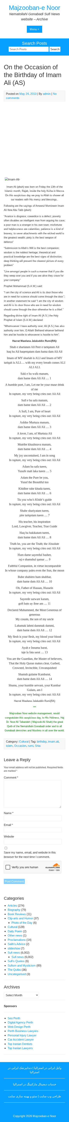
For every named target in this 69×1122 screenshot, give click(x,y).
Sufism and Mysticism (22, 965)
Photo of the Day (22, 922)
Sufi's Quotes (16, 961)
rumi (30, 745)
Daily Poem (15, 931)
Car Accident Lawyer (21, 1039)
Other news (15, 935)
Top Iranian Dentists (20, 1044)
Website (9, 836)
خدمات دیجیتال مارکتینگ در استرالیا (34, 1084)
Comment (11, 777)
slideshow (14, 948)
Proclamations (17, 939)
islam (9, 745)
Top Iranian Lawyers (20, 1048)
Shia (37, 745)
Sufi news (14, 952)
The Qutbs (14, 969)
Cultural (24, 741)
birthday (42, 741)
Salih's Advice (16, 944)
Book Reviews (17, 914)
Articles (12, 905)
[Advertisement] (34, 139)
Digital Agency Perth (20, 1022)
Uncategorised (17, 974)
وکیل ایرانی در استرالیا (47, 1067)
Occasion (20, 745)
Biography (14, 909)
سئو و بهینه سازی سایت (22, 1096)
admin (47, 93)
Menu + (34, 29)
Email (8, 824)
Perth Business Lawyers (23, 1031)
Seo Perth (14, 1018)
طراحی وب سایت (50, 1096)
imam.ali (53, 741)
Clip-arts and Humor (20, 918)
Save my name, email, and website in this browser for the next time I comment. (30, 854)
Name (8, 813)
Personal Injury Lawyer (22, 1035)
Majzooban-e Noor (34, 7)
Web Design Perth (19, 1026)
